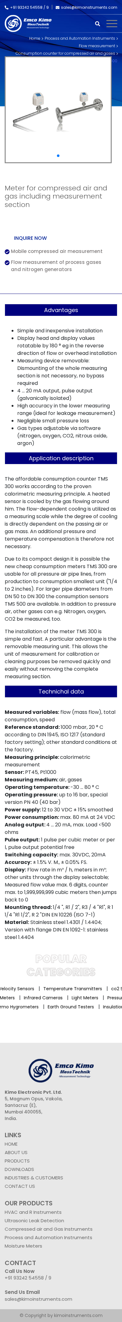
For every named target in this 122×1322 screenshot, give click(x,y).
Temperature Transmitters (70, 989)
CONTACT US (20, 1186)
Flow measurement (97, 45)
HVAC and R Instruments (33, 1212)
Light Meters (89, 998)
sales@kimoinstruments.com (89, 7)
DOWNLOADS (19, 1169)
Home (34, 38)
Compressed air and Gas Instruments (49, 1229)
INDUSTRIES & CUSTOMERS (34, 1177)
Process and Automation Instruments (80, 38)
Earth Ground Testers (67, 1007)
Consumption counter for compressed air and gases (65, 53)
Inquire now (30, 238)
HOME (11, 1144)
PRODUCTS (17, 1161)
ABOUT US (16, 1152)
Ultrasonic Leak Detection (34, 1220)
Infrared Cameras (47, 998)
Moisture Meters (23, 1246)
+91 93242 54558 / (28, 7)
